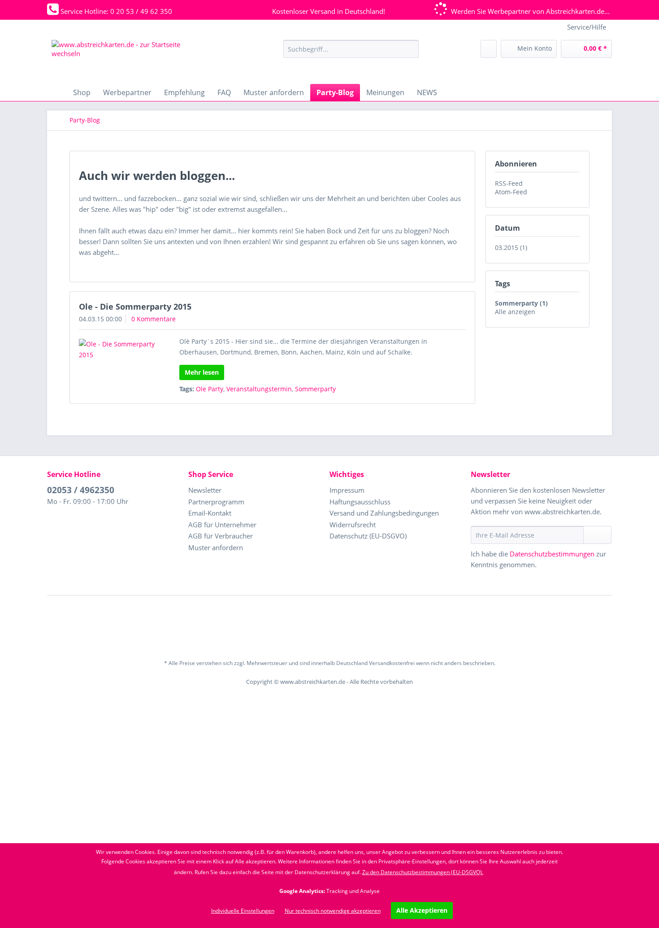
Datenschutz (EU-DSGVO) (368, 535)
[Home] (56, 92)
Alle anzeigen (515, 311)
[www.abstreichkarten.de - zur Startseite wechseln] (119, 59)
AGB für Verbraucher (220, 535)
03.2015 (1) (511, 247)
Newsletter (204, 490)
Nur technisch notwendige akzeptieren (333, 911)
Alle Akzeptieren (421, 910)
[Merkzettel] (489, 49)
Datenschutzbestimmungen (552, 553)
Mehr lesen (202, 372)
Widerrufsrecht (353, 524)
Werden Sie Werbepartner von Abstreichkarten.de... (530, 11)
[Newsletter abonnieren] (597, 535)
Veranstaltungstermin (259, 389)
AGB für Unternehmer (222, 524)
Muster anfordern (215, 547)
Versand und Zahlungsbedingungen (384, 512)
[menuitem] (351, 49)
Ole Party (209, 389)
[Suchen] (410, 49)
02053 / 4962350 (80, 490)
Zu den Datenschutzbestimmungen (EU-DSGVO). (422, 872)
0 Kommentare (153, 319)
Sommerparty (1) (521, 303)
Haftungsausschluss (360, 501)
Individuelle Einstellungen (242, 911)
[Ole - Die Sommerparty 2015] (117, 349)
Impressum (347, 490)
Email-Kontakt (209, 512)
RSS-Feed (509, 183)
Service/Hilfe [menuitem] (586, 26)
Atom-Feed (511, 192)
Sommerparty (315, 389)
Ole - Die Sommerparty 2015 (135, 306)
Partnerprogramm (216, 501)
